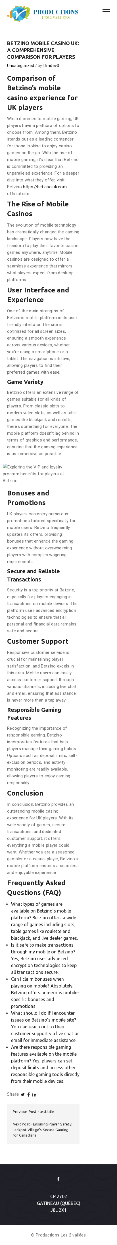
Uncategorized (20, 65)
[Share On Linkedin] (34, 1094)
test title (47, 1112)
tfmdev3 (51, 65)
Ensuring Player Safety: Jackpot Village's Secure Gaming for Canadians (42, 1129)
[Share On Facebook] (28, 1094)
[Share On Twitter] (22, 1094)
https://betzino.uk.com (45, 186)
